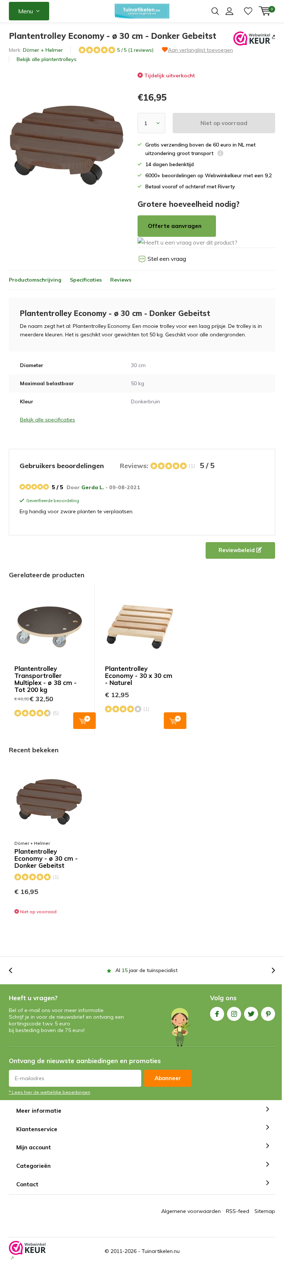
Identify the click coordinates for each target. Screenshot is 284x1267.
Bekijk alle (47, 59)
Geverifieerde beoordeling (51, 501)
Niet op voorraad (223, 123)
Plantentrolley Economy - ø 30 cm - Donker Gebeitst (46, 858)
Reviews (120, 279)
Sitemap (264, 1211)
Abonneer (168, 1078)
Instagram (234, 1014)
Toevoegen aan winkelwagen (84, 720)
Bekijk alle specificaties (47, 419)
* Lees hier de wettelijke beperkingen (49, 1092)
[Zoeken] (215, 11)
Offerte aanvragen (175, 225)
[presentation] (14, 970)
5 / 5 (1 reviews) (135, 50)
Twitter (251, 1014)
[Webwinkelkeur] (272, 36)
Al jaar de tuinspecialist (146, 970)
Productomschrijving (35, 279)
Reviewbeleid (237, 550)
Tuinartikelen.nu (161, 1251)
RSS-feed (237, 1211)
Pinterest (268, 1014)
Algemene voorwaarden (191, 1211)
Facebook (217, 1014)
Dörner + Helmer (43, 50)
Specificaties (86, 279)
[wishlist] (248, 11)
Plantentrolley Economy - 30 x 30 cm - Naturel (138, 675)
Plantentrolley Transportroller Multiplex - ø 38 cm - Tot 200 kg (45, 679)
